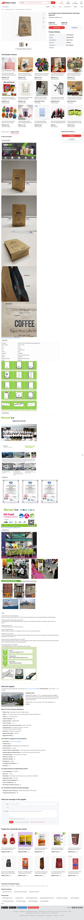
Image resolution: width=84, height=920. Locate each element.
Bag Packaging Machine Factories (47, 898)
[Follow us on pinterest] (80, 907)
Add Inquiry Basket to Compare (24, 49)
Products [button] (22, 2)
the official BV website (31, 688)
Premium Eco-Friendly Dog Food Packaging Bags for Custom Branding (74, 849)
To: (8, 807)
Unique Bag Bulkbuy (44, 901)
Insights (69, 911)
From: (7, 804)
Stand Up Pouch (28, 9)
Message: (7, 811)
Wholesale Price (50, 911)
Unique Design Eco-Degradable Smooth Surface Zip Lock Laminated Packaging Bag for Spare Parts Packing (9, 74)
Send (11, 822)
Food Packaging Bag (19, 9)
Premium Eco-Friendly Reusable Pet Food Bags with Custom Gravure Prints (25, 873)
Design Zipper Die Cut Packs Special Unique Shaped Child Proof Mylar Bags (41, 74)
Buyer (54, 6)
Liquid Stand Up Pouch (7, 891)
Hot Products (15, 911)
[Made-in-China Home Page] (8, 2)
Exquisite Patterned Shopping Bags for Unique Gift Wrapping (25, 98)
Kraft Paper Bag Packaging (7, 901)
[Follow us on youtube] (78, 907)
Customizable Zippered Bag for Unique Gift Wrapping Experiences (25, 122)
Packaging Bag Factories (7, 898)
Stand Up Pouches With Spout (20, 891)
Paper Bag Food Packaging (62, 898)
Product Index (64, 911)
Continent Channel (57, 911)
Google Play (13, 907)
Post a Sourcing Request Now (38, 822)
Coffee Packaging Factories (31, 898)
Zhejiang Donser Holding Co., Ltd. (55, 17)
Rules (82, 6)
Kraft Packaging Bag (74, 898)
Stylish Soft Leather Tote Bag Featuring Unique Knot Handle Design (40, 98)
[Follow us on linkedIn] (82, 907)
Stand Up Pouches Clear (34, 891)
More (2, 903)
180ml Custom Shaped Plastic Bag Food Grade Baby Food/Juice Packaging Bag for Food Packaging (8, 849)
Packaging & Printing (9, 9)
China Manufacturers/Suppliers (31, 911)
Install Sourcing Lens (34, 907)
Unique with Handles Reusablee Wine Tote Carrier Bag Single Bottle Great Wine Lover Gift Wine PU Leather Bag (58, 122)
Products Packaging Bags (15, 741)
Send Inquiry (57, 27)
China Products (22, 911)
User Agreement (49, 915)
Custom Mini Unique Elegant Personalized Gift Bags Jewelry (40, 122)
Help (60, 6)
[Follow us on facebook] (72, 907)
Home (2, 9)
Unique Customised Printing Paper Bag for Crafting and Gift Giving (74, 74)
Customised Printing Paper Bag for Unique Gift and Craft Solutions (58, 74)
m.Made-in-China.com (45, 913)
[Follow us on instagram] (76, 907)
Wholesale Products (42, 911)
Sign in (81, 3)
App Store (4, 907)
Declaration (56, 915)
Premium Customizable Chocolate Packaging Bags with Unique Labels (74, 122)
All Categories (6, 6)
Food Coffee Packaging (21, 901)
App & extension (67, 6)
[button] (49, 2)
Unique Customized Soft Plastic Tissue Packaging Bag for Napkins (25, 74)
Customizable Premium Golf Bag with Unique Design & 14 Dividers (57, 98)
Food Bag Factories (19, 898)
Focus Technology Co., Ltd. (33, 915)
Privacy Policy (62, 915)
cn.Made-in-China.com (54, 913)
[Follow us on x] (74, 907)
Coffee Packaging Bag (33, 901)
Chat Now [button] (75, 27)
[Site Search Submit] (53, 2)
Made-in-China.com (36, 913)
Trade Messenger (22, 907)
